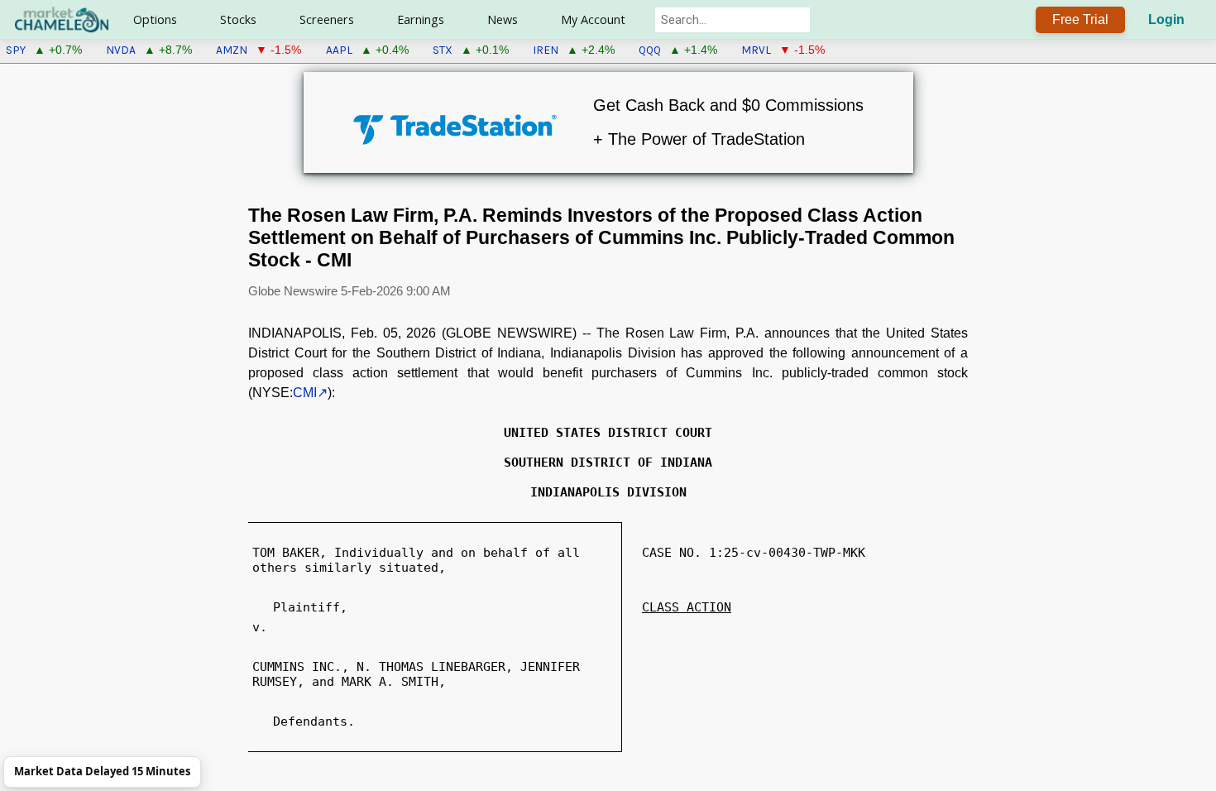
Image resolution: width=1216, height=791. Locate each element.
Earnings (420, 19)
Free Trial (1080, 19)
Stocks (238, 19)
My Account (593, 19)
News (502, 19)
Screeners (326, 19)
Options (155, 19)
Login (1166, 19)
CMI (305, 393)
